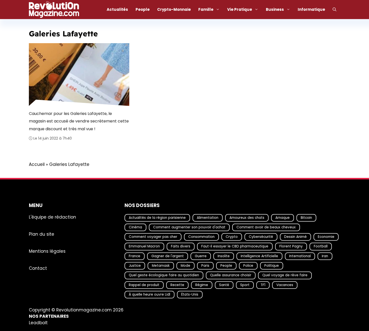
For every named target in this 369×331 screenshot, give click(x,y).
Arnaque (282, 217)
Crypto (232, 236)
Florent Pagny (291, 246)
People (143, 9)
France (134, 255)
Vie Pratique (239, 9)
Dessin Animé (295, 236)
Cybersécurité (261, 236)
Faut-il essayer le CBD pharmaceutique (234, 246)
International (300, 255)
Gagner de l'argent (167, 255)
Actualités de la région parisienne (157, 217)
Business (275, 9)
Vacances (284, 284)
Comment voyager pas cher (153, 236)
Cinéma (135, 227)
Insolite (224, 255)
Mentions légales (47, 251)
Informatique (311, 9)
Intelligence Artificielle (259, 255)
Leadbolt (38, 323)
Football (321, 246)
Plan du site (41, 234)
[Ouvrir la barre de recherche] (334, 9)
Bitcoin (306, 217)
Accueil (37, 164)
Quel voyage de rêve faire (285, 275)
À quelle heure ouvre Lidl (149, 294)
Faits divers (180, 246)
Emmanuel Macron (144, 246)
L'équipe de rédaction (52, 217)
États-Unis (189, 294)
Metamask (161, 265)
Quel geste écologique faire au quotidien (164, 275)
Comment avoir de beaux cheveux (266, 227)
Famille (205, 9)
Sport (245, 284)
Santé (224, 284)
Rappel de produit (144, 284)
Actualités (117, 9)
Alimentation (207, 217)
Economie (326, 236)
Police (248, 265)
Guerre (201, 255)
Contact (38, 268)
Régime (201, 284)
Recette (177, 284)
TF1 (263, 284)
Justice (135, 265)
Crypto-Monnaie (174, 9)
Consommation (201, 236)
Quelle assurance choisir (230, 275)
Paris (205, 265)
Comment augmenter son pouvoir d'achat (189, 227)
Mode (185, 265)
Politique (271, 265)
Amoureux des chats (246, 217)
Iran (325, 255)
